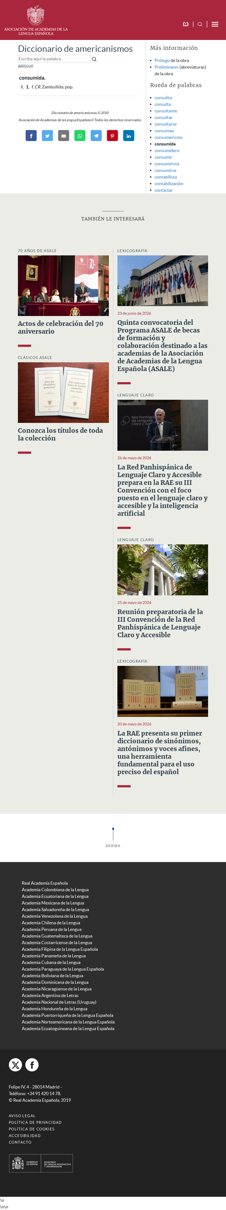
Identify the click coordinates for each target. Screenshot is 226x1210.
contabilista (166, 176)
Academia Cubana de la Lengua (51, 962)
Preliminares (167, 66)
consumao (164, 130)
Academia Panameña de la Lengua (54, 955)
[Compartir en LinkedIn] (128, 135)
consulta (163, 104)
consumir (163, 157)
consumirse (165, 170)
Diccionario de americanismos (75, 48)
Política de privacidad (35, 1122)
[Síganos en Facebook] (32, 1064)
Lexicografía (132, 251)
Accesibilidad (25, 1136)
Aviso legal (22, 1116)
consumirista (167, 163)
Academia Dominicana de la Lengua (55, 982)
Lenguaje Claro (135, 395)
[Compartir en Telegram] (96, 135)
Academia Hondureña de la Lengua (54, 1008)
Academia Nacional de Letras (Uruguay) (59, 1002)
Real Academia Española (45, 883)
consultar (164, 117)
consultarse (166, 123)
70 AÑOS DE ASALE (37, 251)
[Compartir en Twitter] (47, 135)
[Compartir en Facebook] (31, 135)
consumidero (167, 150)
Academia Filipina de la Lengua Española (60, 949)
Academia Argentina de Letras (50, 995)
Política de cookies (32, 1129)
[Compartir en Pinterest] (112, 135)
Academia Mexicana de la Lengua (53, 902)
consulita (163, 97)
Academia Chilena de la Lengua (51, 922)
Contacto (20, 1142)
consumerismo (168, 137)
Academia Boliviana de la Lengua (52, 975)
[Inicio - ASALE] (35, 19)
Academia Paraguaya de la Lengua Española (63, 968)
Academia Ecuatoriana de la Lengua (55, 896)
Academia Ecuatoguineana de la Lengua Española (68, 1028)
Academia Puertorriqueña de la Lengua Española (67, 1015)
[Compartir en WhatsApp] (79, 135)
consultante (166, 110)
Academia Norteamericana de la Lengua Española (68, 1021)
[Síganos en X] (15, 1064)
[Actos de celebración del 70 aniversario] (63, 285)
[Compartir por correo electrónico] (63, 135)
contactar (164, 190)
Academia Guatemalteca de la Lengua (57, 935)
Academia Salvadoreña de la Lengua (55, 909)
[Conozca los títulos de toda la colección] (63, 392)
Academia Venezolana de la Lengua (55, 916)
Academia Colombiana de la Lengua (55, 889)
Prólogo (162, 60)
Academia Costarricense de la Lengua (57, 942)
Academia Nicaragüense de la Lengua (57, 988)
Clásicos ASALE (35, 358)
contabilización (169, 183)
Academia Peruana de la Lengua (52, 929)
